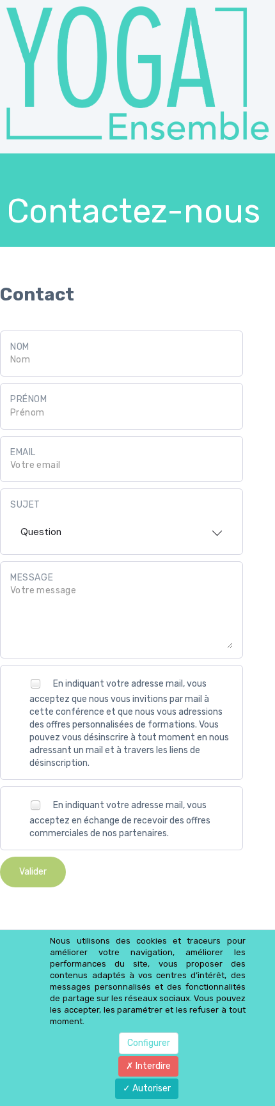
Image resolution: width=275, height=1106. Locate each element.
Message (31, 577)
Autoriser (150, 1088)
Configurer (148, 1043)
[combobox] (121, 528)
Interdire (152, 1066)
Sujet (25, 504)
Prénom (28, 399)
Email (23, 452)
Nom (19, 346)
